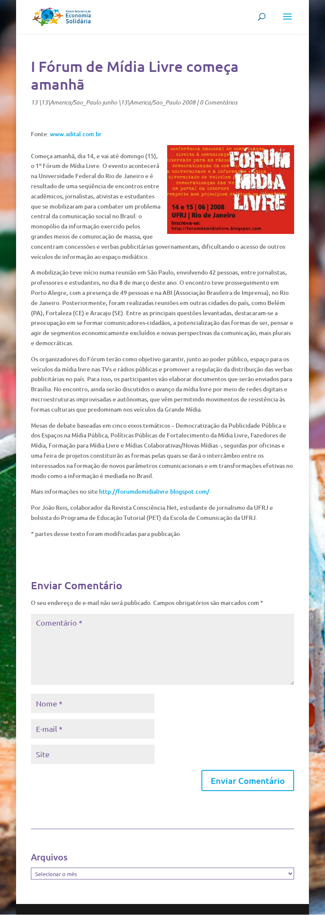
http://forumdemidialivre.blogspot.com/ (154, 491)
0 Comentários (218, 102)
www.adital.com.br (76, 134)
